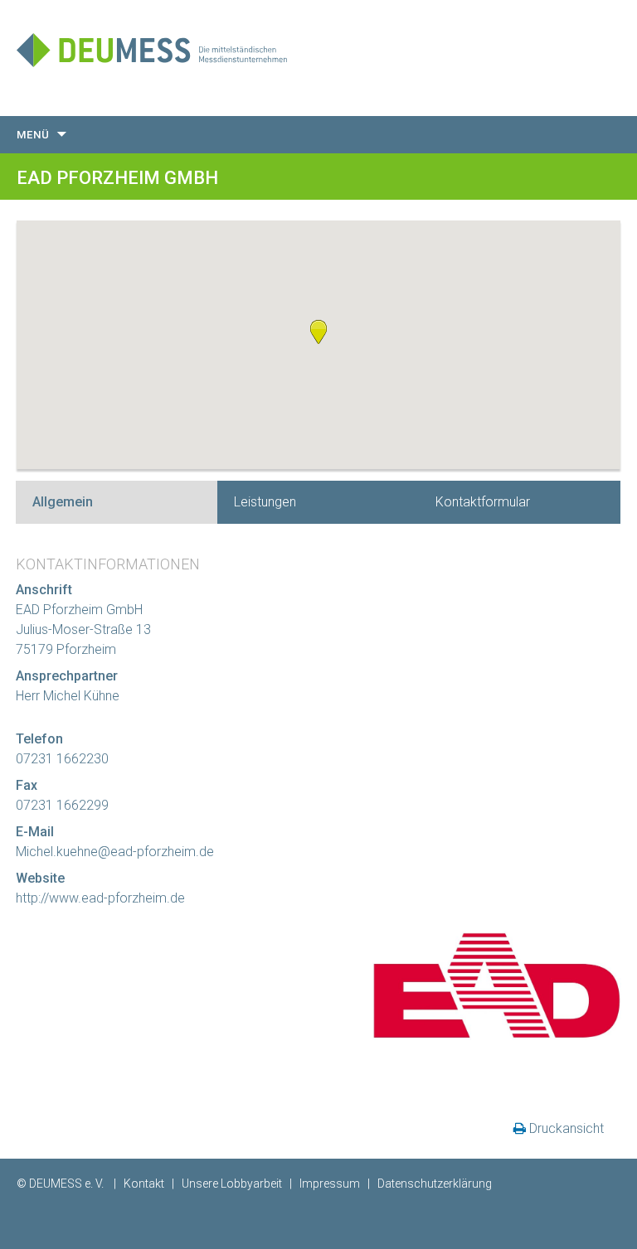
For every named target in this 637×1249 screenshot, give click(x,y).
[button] (318, 331)
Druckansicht (566, 1128)
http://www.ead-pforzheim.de (100, 898)
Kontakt (144, 1183)
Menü (33, 134)
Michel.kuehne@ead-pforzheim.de (115, 851)
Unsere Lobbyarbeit (232, 1183)
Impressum (329, 1183)
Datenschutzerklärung (434, 1183)
